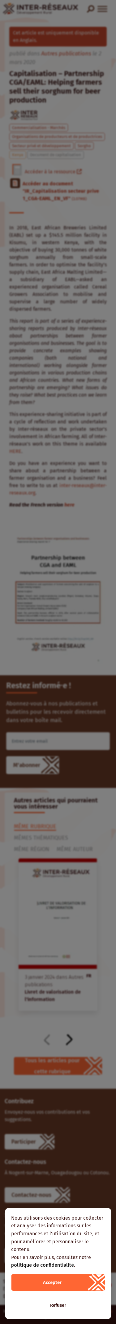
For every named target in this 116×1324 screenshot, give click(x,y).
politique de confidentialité (42, 1265)
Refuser (58, 1305)
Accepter (52, 1282)
